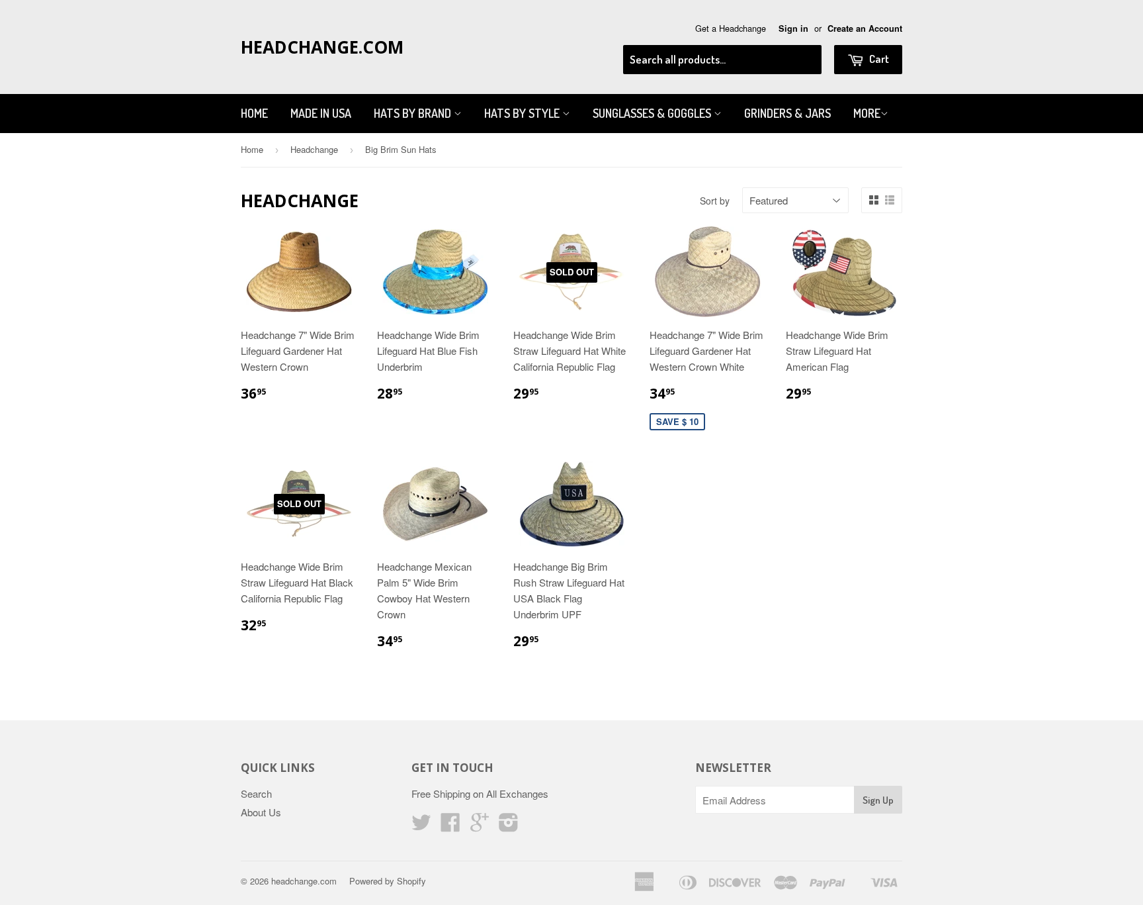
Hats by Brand (414, 113)
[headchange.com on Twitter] (421, 826)
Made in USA (320, 113)
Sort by (715, 200)
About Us (261, 812)
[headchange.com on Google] (479, 826)
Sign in (793, 28)
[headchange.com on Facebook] (450, 826)
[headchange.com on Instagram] (509, 826)
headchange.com (322, 47)
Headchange (314, 149)
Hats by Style (523, 113)
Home (254, 113)
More (866, 113)
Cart (878, 59)
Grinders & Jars (787, 113)
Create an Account (864, 28)
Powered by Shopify (387, 881)
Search (256, 793)
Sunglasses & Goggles (653, 113)
